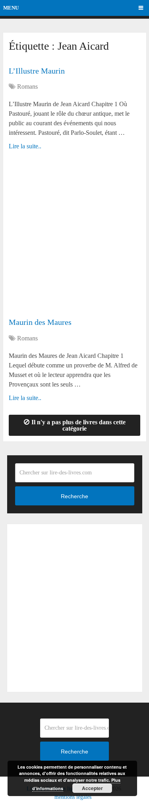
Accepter (92, 788)
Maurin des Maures (40, 322)
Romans (27, 86)
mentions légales (72, 797)
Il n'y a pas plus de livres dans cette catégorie (78, 425)
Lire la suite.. (25, 146)
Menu (11, 8)
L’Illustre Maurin (37, 70)
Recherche (74, 496)
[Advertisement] (74, 237)
